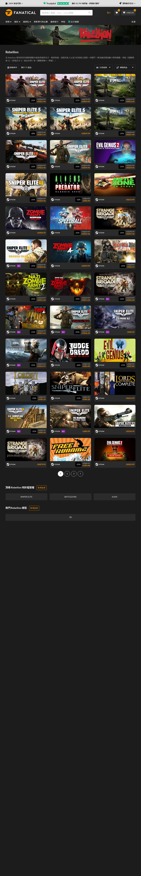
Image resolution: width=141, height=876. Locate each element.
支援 (133, 22)
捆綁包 (26, 22)
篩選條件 (13, 67)
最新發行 (55, 22)
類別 (16, 22)
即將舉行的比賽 (41, 22)
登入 (109, 12)
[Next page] (80, 474)
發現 (8, 22)
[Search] (89, 12)
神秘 (63, 22)
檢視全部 (41, 487)
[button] (14, 3)
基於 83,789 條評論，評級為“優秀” (86, 3)
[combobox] (71, 12)
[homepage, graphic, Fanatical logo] (21, 12)
